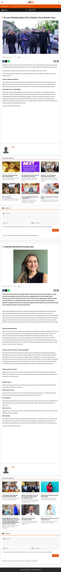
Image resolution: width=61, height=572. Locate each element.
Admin (13, 147)
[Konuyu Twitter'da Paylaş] (6, 61)
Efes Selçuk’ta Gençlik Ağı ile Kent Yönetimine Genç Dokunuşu (30, 176)
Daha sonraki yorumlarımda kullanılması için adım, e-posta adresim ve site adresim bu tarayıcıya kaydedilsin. (28, 226)
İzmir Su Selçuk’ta (6, 197)
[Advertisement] (30, 124)
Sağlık (3, 493)
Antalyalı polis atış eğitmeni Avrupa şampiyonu (22, 6)
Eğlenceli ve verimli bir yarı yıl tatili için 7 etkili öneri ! (50, 519)
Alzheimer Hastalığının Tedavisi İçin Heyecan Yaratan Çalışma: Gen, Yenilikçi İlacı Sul (30, 497)
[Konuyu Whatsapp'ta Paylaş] (9, 61)
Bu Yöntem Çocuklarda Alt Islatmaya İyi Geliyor (28, 519)
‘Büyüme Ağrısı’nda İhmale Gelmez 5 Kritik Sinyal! (49, 496)
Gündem (4, 173)
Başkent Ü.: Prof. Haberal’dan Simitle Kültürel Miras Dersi (48, 176)
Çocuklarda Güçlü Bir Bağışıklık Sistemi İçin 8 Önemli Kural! (10, 496)
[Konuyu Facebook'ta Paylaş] (3, 61)
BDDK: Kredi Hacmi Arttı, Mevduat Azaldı (49, 197)
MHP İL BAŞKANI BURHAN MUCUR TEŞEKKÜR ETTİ (30, 197)
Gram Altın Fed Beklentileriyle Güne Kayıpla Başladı (9, 176)
